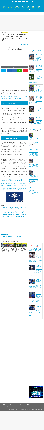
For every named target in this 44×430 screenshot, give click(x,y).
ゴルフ (28, 7)
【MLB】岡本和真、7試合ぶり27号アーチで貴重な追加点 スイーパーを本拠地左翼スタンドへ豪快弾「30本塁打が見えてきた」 (35, 121)
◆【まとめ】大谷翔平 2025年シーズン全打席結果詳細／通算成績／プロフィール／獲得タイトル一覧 (35, 249)
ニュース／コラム (5, 234)
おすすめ (4, 7)
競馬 (10, 7)
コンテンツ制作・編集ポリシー (11, 404)
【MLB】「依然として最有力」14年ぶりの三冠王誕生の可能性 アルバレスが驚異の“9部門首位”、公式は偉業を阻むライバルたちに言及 (36, 58)
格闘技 (32, 7)
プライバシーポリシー (34, 404)
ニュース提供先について (21, 404)
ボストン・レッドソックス (14, 236)
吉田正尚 (20, 236)
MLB (3, 236)
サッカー (15, 10)
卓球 (39, 7)
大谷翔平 (22, 7)
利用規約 (28, 404)
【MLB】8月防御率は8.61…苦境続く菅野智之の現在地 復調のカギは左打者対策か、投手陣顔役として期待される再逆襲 (33, 166)
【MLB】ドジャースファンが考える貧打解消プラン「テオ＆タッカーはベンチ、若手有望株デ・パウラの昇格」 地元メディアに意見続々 (33, 140)
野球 (17, 7)
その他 (29, 10)
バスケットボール (22, 10)
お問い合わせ (10, 406)
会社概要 (3, 404)
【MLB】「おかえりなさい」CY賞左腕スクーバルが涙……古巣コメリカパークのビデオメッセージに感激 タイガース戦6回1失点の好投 (33, 178)
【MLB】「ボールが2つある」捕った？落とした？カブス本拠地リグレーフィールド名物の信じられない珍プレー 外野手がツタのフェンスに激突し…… (33, 153)
